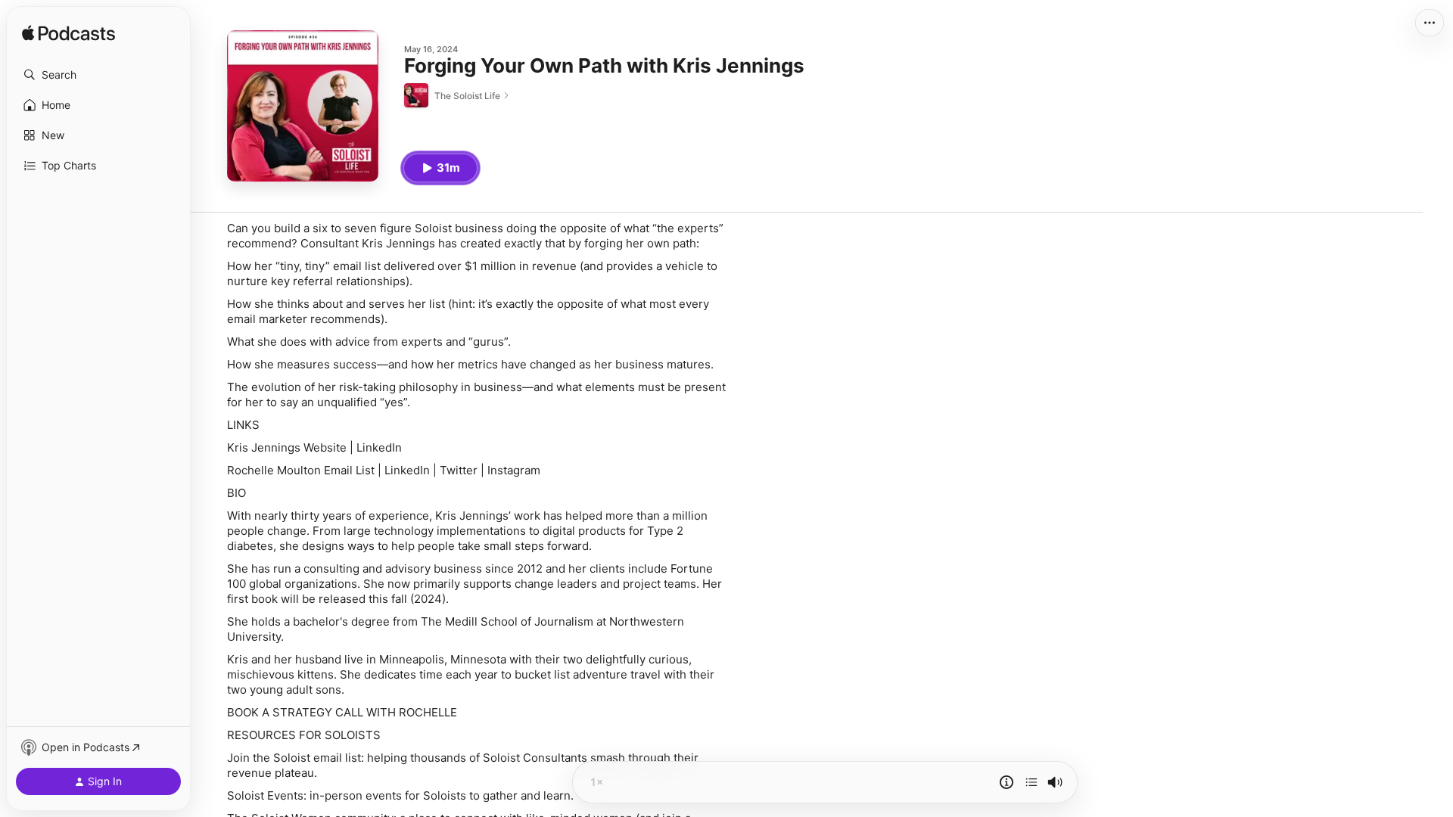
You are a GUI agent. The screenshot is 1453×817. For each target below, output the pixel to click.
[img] (68, 34)
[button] (98, 75)
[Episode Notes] (1006, 782)
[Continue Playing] (1031, 782)
